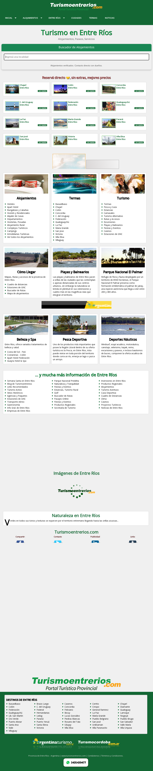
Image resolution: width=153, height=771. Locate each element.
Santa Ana (14, 728)
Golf (56, 392)
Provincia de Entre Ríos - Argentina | (44, 759)
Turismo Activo (14, 389)
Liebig (39, 719)
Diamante (125, 710)
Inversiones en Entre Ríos (113, 380)
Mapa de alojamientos (18, 293)
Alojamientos (107, 386)
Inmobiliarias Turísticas (18, 234)
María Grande (98, 719)
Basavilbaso (61, 204)
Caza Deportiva (108, 392)
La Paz (58, 225)
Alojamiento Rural (16, 225)
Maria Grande (62, 228)
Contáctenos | (94, 759)
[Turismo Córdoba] (98, 756)
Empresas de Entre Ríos (18, 410)
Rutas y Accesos (112, 219)
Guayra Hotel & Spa (16, 360)
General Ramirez (100, 713)
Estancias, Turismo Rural (66, 389)
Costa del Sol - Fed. (16, 351)
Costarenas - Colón (16, 354)
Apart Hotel (12, 207)
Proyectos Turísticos (111, 404)
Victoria (59, 234)
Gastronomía (13, 404)
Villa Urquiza (126, 731)
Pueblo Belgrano (100, 722)
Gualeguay (125, 713)
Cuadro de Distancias (111, 395)
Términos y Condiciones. (112, 759)
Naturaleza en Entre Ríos (76, 518)
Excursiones (109, 222)
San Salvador (126, 725)
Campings (12, 231)
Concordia (60, 213)
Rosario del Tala (72, 725)
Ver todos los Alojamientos (20, 237)
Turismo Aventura (109, 389)
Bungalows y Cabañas (18, 210)
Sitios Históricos (15, 392)
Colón (58, 210)
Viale (11, 731)
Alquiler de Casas (15, 216)
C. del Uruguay (62, 216)
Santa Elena (42, 728)
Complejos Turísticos (17, 228)
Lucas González (72, 719)
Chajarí (58, 207)
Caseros (68, 707)
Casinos (107, 231)
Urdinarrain (97, 728)
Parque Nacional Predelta (66, 380)
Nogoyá (124, 719)
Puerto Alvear (15, 725)
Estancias (108, 210)
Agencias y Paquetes (17, 395)
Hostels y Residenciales (18, 213)
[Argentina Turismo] (53, 756)
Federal (40, 713)
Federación (60, 219)
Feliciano (69, 713)
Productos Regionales (111, 383)
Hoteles (11, 204)
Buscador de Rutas (16, 290)
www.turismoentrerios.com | (74, 759)
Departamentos (15, 219)
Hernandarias (43, 716)
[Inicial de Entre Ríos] (76, 10)
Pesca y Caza (110, 207)
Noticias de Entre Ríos (112, 407)
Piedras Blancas (72, 722)
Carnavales (109, 213)
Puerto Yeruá (43, 725)
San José (96, 725)
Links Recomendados (17, 386)
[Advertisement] (76, 443)
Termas (107, 204)
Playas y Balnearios (113, 225)
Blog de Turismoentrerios (19, 383)
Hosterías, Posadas (16, 222)
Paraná (40, 722)
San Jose (59, 231)
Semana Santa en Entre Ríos (21, 380)
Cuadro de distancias (17, 284)
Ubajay (68, 728)
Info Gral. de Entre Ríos (18, 407)
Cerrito (95, 707)
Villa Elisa (59, 237)
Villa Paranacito (99, 731)
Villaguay (59, 240)
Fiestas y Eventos (112, 228)
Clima (104, 398)
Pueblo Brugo (127, 722)
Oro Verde (14, 722)
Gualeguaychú (62, 222)
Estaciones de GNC (113, 234)
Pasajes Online (61, 398)
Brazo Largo (43, 707)
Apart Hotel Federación (18, 357)
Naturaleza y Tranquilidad (66, 383)
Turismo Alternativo (113, 216)
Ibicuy (67, 716)
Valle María (125, 728)
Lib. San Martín (16, 719)
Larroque (124, 716)
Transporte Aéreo (15, 401)
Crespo (95, 710)
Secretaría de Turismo (65, 407)
